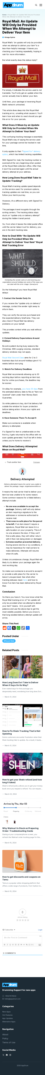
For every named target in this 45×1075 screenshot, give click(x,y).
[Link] (26, 944)
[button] (36, 5)
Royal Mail (9, 641)
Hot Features (7, 1015)
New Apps (6, 1012)
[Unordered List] (18, 944)
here (25, 580)
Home (4, 15)
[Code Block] (23, 944)
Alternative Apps (8, 1022)
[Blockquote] (21, 944)
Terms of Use (8, 1042)
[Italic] (7, 944)
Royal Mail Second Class (13, 357)
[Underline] (10, 944)
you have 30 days (30, 389)
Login (40, 930)
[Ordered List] (15, 944)
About (5, 1034)
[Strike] (12, 944)
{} (29, 944)
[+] (32, 944)
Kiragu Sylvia (10, 37)
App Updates (7, 1018)
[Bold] (4, 944)
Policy (5, 1038)
